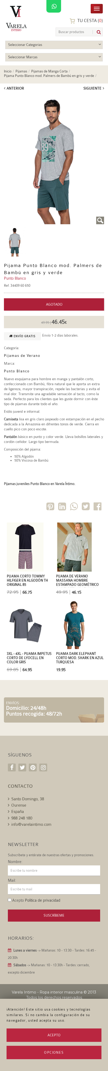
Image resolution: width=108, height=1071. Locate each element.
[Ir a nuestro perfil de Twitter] (22, 767)
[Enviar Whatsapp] (74, 507)
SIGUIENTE (92, 88)
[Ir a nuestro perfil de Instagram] (43, 767)
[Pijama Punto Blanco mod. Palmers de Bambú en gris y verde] (54, 159)
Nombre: (15, 862)
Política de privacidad (42, 900)
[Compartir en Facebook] (98, 507)
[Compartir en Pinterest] (51, 507)
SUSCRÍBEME (54, 915)
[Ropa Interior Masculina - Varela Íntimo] (17, 18)
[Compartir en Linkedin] (62, 507)
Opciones (54, 1052)
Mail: (12, 881)
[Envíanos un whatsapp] (53, 6)
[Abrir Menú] (97, 8)
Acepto (54, 1035)
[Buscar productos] (96, 32)
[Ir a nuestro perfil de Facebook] (12, 767)
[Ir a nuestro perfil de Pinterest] (33, 767)
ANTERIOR (15, 88)
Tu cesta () (89, 20)
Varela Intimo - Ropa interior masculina (47, 992)
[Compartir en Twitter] (86, 507)
